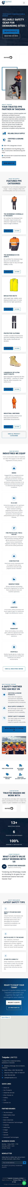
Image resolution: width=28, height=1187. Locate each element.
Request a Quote (14, 1002)
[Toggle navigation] (24, 2)
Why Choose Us (8, 1095)
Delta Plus (6, 1127)
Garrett (5, 1135)
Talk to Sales (9, 32)
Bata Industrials (8, 1120)
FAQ (4, 1100)
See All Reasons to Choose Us (14, 729)
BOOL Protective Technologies (13, 1122)
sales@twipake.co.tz (10, 1078)
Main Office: (13, 1070)
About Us (6, 1088)
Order (17, 230)
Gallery (5, 1098)
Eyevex (5, 1132)
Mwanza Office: (14, 1073)
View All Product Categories (14, 435)
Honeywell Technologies (11, 1137)
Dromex (5, 1117)
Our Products (7, 1090)
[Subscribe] (24, 1162)
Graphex (6, 1125)
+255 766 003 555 (9, 1075)
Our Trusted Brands (11, 36)
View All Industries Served (14, 669)
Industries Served (8, 1093)
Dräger (5, 1130)
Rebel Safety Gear (9, 1115)
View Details (8, 230)
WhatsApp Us (14, 1007)
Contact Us (6, 1102)
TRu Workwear (8, 1112)
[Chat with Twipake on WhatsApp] (24, 1183)
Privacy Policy (17, 1180)
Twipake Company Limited (15, 1178)
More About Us (9, 163)
